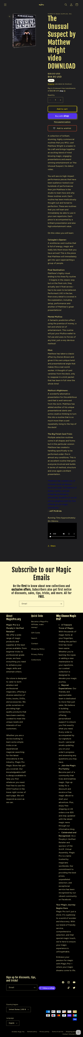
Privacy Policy (37, 654)
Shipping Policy (38, 649)
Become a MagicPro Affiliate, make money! (39, 624)
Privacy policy (44, 1031)
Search (34, 638)
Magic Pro (21, 1031)
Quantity (51, 95)
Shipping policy (71, 1031)
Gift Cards (35, 633)
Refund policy (32, 1031)
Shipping (51, 84)
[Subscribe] (61, 604)
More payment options (62, 122)
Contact (34, 644)
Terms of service (57, 1031)
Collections (36, 660)
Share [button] (53, 546)
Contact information (70, 1034)
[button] (5, 4)
